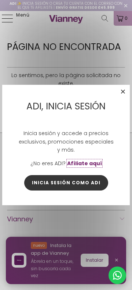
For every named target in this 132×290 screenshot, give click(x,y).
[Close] (123, 91)
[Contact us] (117, 275)
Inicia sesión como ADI (66, 183)
